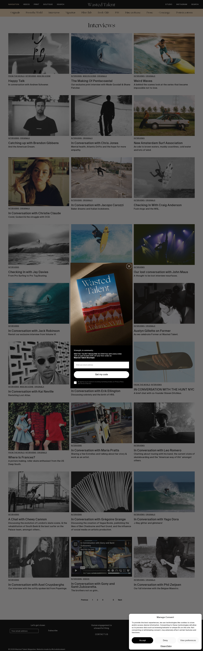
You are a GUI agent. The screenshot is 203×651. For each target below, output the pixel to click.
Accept (142, 640)
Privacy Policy (166, 646)
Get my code (101, 375)
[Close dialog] (129, 266)
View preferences (188, 640)
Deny (165, 640)
